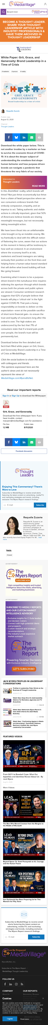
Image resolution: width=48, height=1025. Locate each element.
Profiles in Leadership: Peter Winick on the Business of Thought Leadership (28, 689)
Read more (24, 1019)
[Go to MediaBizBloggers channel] (24, 49)
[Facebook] (8, 137)
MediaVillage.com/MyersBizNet (17, 378)
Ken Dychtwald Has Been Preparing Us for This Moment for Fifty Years (21, 901)
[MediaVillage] (23, 4)
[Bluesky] (16, 137)
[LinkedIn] (24, 137)
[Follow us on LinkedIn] (10, 984)
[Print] (39, 137)
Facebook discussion (24, 451)
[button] (45, 4)
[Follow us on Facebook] (5, 984)
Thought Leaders (7, 127)
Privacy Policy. (32, 1013)
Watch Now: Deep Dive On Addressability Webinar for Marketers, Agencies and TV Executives (27, 700)
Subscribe (40, 505)
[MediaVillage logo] (24, 953)
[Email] (31, 137)
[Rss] (21, 984)
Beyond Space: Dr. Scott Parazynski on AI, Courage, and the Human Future (23, 863)
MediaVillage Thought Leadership (15, 971)
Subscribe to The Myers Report (14, 968)
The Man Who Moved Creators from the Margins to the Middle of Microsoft (23, 825)
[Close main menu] (43, 998)
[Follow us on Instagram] (16, 984)
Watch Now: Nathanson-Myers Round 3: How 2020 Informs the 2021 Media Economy (27, 712)
